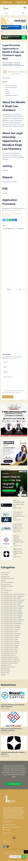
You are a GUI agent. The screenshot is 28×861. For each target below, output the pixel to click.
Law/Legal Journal (6, 665)
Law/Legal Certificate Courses (9, 657)
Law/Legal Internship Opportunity (11, 64)
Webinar (3, 675)
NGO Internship (5, 669)
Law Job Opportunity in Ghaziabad (11, 633)
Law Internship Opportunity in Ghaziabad (12, 606)
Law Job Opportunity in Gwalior (10, 637)
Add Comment (7, 377)
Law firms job (5, 592)
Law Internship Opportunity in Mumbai (11, 614)
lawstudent (20, 228)
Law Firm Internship (19, 65)
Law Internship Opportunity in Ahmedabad (13, 594)
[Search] (23, 13)
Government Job (5, 584)
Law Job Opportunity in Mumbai (10, 643)
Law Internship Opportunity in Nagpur (11, 616)
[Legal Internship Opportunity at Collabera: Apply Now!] (14, 743)
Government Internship (7, 582)
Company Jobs (5, 576)
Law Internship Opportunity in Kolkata (11, 612)
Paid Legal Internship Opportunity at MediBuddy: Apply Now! (18, 540)
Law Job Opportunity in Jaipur (9, 639)
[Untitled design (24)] (14, 483)
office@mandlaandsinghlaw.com (13, 210)
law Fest (3, 588)
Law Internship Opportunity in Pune (11, 621)
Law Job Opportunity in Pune (9, 651)
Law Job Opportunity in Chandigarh (11, 627)
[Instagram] (8, 846)
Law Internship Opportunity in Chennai (12, 602)
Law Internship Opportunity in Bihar (11, 598)
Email (5, 367)
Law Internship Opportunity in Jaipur (11, 610)
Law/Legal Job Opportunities (9, 663)
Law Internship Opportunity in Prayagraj (12, 620)
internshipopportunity (9, 228)
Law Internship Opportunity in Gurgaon (12, 608)
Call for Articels (5, 572)
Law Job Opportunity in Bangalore (10, 625)
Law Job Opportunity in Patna (9, 649)
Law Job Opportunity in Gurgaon (10, 635)
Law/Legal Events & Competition (10, 659)
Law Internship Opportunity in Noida (11, 617)
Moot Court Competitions (8, 667)
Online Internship (5, 671)
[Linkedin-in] (4, 846)
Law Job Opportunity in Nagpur (10, 645)
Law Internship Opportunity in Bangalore (12, 596)
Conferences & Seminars (8, 578)
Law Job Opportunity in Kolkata (10, 641)
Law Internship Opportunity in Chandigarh (12, 600)
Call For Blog (4, 574)
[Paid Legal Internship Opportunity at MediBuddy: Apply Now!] (14, 719)
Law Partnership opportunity (9, 653)
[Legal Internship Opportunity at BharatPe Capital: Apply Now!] (14, 695)
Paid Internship (5, 673)
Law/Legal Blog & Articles (8, 655)
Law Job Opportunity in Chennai (10, 629)
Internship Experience (7, 65)
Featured (3, 580)
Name (5, 362)
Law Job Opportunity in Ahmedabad (11, 623)
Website (5, 372)
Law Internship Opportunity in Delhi (11, 604)
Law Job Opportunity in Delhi (9, 631)
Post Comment (8, 397)
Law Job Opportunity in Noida (9, 647)
